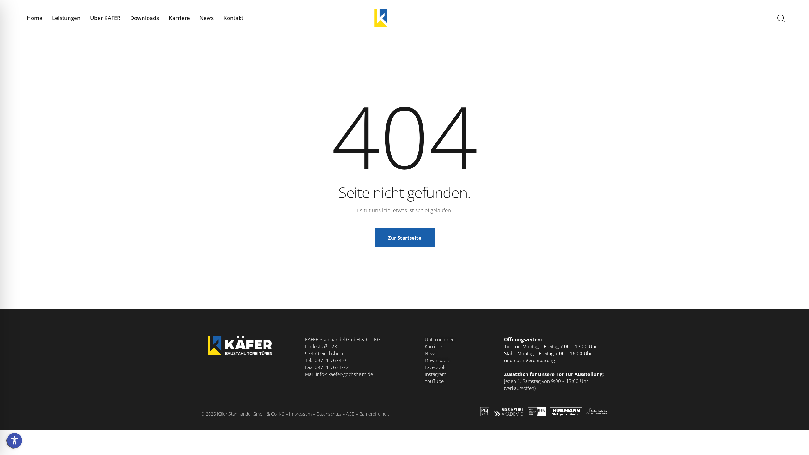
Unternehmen (440, 339)
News (430, 353)
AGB (350, 414)
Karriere (433, 346)
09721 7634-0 (330, 360)
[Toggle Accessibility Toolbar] (14, 440)
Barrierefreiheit (374, 414)
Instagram (435, 374)
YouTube (434, 381)
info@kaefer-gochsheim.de (344, 374)
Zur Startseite (404, 237)
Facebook (435, 367)
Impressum (300, 414)
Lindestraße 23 (321, 346)
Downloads (437, 360)
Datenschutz (328, 414)
